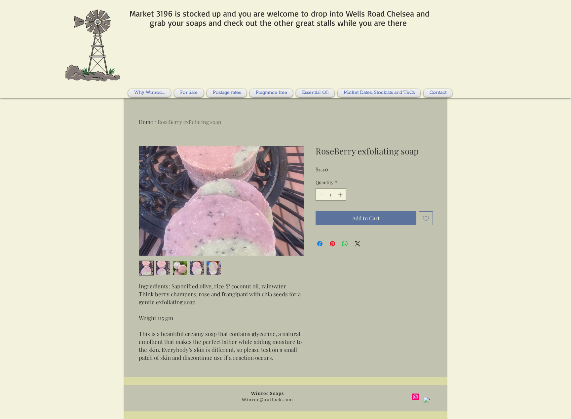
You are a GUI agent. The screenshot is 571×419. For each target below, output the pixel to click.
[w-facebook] (427, 400)
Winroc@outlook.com (267, 399)
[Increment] (341, 194)
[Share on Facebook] (320, 244)
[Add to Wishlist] (426, 218)
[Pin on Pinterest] (332, 244)
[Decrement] (321, 194)
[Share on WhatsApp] (345, 244)
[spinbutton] (331, 194)
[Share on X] (358, 244)
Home (146, 121)
